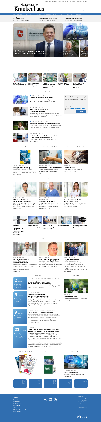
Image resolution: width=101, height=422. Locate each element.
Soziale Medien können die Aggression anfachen (45, 123)
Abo (86, 398)
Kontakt (84, 400)
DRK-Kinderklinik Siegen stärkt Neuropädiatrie (71, 260)
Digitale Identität (69, 167)
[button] (13, 79)
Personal (28, 14)
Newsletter (83, 396)
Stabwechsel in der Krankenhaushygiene (47, 200)
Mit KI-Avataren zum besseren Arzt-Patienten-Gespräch (39, 110)
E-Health (38, 14)
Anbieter (79, 1)
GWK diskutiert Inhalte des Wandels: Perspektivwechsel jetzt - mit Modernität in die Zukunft (38, 296)
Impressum (83, 406)
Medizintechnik (66, 14)
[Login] (83, 10)
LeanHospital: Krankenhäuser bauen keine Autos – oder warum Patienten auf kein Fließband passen (44, 330)
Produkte (61, 1)
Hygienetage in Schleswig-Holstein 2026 (40, 312)
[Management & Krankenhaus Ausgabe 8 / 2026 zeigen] (28, 364)
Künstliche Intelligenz (71, 372)
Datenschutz (82, 407)
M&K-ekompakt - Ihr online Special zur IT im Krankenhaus (23, 168)
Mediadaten (83, 402)
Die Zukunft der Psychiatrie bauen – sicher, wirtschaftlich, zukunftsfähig (39, 283)
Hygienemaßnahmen (70, 296)
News (46, 1)
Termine (37, 276)
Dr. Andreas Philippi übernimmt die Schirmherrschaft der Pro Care (30, 52)
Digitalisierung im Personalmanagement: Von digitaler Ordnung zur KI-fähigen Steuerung (75, 53)
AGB (86, 409)
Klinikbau (79, 14)
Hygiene (47, 14)
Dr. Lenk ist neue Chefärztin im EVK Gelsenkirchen (73, 200)
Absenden (81, 111)
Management (18, 14)
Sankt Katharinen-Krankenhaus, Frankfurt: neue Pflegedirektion (49, 260)
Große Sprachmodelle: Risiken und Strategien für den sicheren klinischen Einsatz (44, 136)
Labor (55, 14)
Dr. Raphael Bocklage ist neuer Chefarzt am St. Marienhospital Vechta (21, 261)
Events (85, 1)
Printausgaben (70, 1)
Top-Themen (53, 1)
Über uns (84, 404)
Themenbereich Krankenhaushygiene (50, 167)
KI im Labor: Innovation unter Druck (75, 38)
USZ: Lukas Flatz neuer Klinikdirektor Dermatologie (22, 200)
